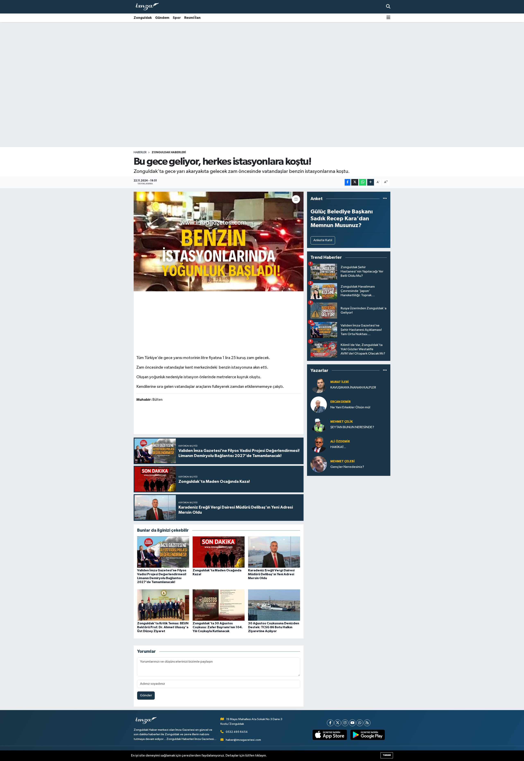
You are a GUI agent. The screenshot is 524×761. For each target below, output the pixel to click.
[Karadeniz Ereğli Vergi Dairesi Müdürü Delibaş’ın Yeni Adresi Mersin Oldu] (274, 552)
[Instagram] (345, 722)
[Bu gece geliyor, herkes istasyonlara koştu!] (219, 241)
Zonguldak (143, 17)
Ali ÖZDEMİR (340, 441)
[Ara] (388, 6)
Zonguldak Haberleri (169, 152)
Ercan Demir (340, 401)
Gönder (146, 695)
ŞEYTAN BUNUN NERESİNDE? (352, 427)
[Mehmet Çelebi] (319, 464)
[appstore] (330, 735)
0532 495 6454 (237, 731)
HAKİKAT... (338, 447)
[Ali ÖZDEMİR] (319, 444)
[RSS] (367, 722)
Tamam (387, 755)
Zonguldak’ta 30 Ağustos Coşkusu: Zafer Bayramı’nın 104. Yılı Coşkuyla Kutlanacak (218, 627)
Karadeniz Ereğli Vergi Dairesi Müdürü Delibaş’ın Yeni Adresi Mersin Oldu (271, 574)
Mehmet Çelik (341, 421)
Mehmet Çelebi (342, 461)
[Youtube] (352, 722)
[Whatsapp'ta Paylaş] (362, 182)
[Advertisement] (262, 54)
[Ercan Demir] (319, 404)
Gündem (162, 17)
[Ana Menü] (388, 18)
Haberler (140, 152)
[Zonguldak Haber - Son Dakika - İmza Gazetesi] (149, 7)
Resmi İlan (192, 17)
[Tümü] (385, 198)
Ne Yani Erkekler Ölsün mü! (350, 407)
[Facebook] (330, 722)
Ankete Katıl (322, 240)
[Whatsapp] (359, 722)
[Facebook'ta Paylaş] (347, 182)
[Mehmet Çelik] (319, 424)
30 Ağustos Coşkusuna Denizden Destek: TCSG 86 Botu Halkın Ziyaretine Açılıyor (273, 627)
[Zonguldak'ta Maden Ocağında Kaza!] (219, 552)
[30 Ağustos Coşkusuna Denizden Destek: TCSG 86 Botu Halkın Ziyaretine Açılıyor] (274, 605)
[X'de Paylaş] (354, 182)
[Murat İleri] (319, 384)
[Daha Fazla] (370, 182)
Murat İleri (339, 382)
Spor (177, 17)
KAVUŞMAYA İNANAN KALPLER (353, 387)
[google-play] (368, 735)
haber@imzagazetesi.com (243, 739)
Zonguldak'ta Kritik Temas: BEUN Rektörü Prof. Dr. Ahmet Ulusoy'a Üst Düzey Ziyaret (163, 627)
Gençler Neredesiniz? (347, 467)
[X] (337, 722)
